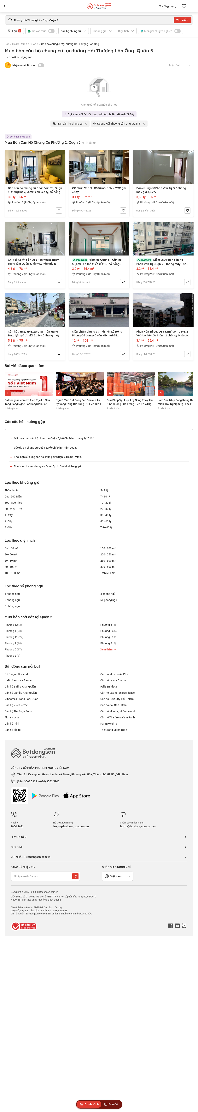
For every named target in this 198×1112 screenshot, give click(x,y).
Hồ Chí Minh (19, 44)
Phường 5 (108, 643)
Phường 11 (14, 637)
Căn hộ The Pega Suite (18, 711)
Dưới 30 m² (11, 548)
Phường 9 (13, 649)
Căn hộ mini (12, 723)
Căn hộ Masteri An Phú (114, 674)
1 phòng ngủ (12, 594)
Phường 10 (109, 637)
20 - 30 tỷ (105, 509)
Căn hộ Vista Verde (16, 705)
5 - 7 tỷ (104, 490)
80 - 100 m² (11, 567)
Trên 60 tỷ (106, 527)
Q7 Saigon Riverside (17, 674)
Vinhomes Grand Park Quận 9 (22, 699)
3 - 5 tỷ (9, 527)
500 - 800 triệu (13, 502)
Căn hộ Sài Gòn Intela (113, 705)
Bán (7, 44)
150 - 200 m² (108, 548)
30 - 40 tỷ (105, 515)
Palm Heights (108, 723)
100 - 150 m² (12, 573)
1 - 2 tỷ (9, 515)
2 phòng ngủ (12, 600)
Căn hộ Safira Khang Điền (20, 686)
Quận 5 (34, 44)
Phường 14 (109, 631)
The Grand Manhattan (113, 730)
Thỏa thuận (12, 490)
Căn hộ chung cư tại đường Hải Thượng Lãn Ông (70, 44)
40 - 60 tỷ (105, 521)
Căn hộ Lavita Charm (113, 680)
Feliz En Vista (108, 686)
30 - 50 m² (11, 554)
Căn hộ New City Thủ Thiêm (117, 699)
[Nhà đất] (99, 5)
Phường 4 (13, 631)
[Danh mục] (5, 6)
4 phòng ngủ (107, 594)
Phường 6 (12, 655)
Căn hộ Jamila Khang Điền (21, 692)
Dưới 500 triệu (13, 496)
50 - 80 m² (11, 560)
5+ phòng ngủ (108, 600)
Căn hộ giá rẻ (12, 730)
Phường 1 (13, 643)
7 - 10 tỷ (105, 496)
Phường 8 (108, 624)
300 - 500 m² (108, 567)
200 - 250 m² (108, 554)
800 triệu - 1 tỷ (13, 509)
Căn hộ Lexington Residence (117, 692)
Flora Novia (12, 717)
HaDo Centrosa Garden (18, 680)
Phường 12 (14, 624)
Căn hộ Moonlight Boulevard (117, 711)
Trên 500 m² (107, 573)
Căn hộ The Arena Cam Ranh (117, 717)
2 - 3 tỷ (9, 521)
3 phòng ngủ (12, 606)
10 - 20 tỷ (105, 502)
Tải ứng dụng (167, 6)
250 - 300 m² (108, 560)
